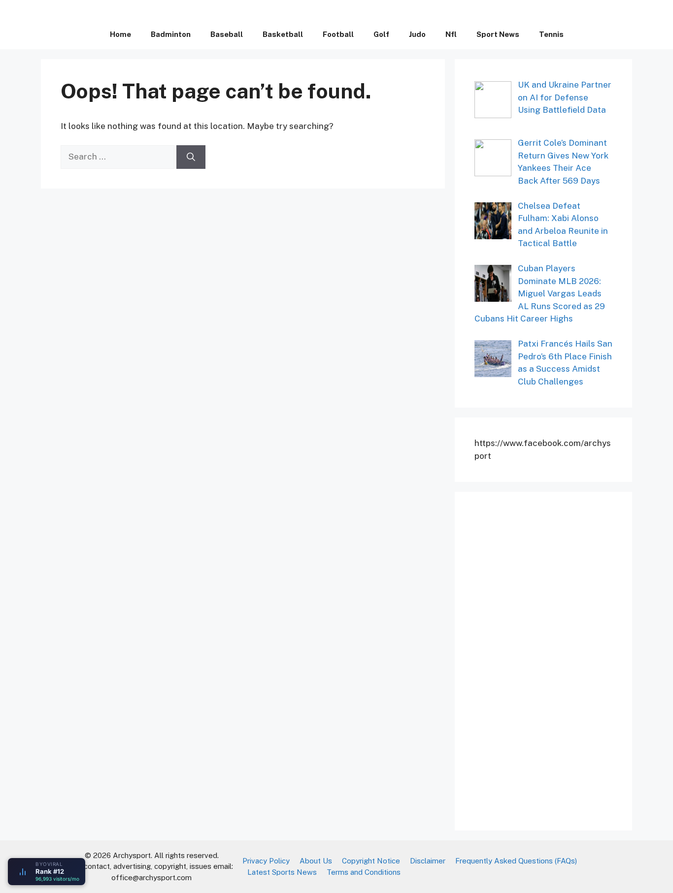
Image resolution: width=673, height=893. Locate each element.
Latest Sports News (282, 872)
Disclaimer (427, 861)
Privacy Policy (266, 861)
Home (120, 34)
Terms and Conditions (364, 872)
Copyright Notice (371, 861)
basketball (283, 34)
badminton (171, 34)
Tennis (551, 34)
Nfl (451, 34)
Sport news (497, 34)
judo (417, 34)
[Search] (190, 157)
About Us (316, 861)
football (338, 34)
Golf (381, 34)
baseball (226, 34)
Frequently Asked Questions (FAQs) (516, 861)
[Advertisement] (548, 659)
